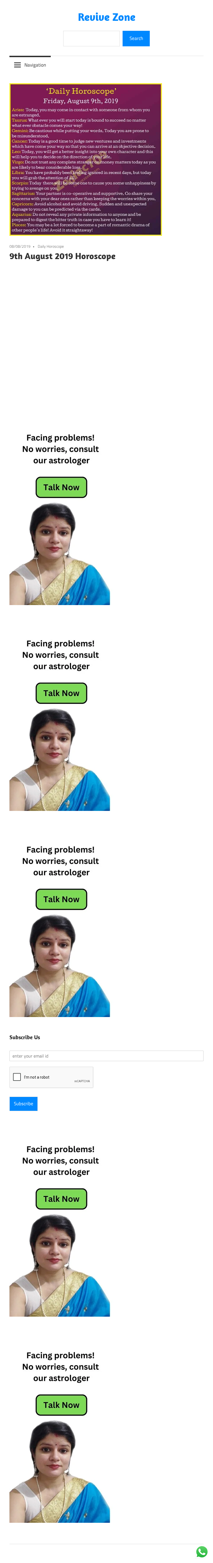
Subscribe (23, 1103)
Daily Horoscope (51, 246)
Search (136, 38)
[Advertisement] (106, 331)
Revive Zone (106, 17)
